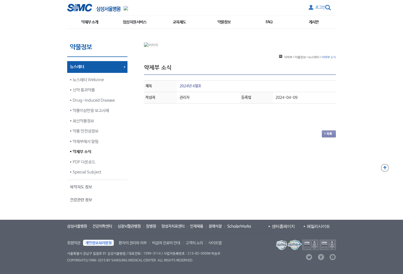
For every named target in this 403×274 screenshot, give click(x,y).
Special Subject (87, 172)
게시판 (314, 22)
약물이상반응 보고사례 (91, 110)
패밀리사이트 (318, 226)
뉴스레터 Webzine (88, 80)
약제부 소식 (82, 151)
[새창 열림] (93, 8)
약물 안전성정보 (85, 131)
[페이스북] (321, 257)
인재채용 (196, 226)
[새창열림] (305, 245)
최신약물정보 (83, 121)
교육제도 (179, 22)
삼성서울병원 (77, 226)
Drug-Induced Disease (94, 100)
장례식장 (215, 226)
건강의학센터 (102, 226)
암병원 (151, 226)
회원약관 (73, 243)
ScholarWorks (239, 226)
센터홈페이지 (283, 226)
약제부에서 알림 (85, 141)
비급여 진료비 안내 (166, 243)
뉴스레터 (313, 57)
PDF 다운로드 (84, 162)
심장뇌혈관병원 (129, 226)
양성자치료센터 (173, 226)
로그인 (320, 7)
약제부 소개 (89, 22)
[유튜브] (333, 257)
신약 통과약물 (84, 90)
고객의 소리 (194, 243)
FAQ (269, 22)
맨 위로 (385, 168)
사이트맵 (215, 243)
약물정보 (224, 22)
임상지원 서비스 (134, 22)
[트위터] (309, 257)
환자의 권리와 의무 (133, 243)
